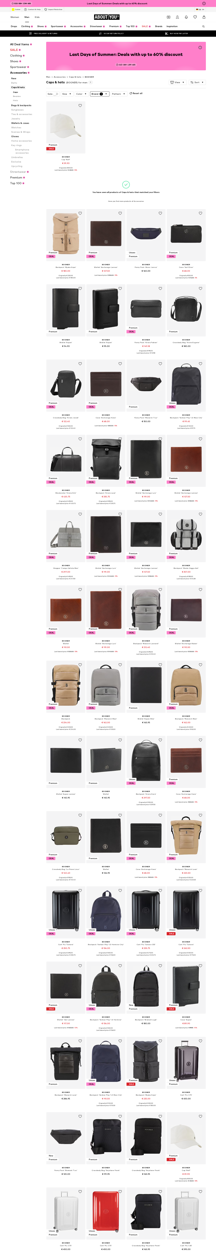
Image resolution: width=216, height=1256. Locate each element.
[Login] (177, 17)
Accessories (60, 77)
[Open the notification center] (186, 17)
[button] (178, 82)
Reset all (137, 93)
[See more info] (66, 172)
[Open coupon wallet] (168, 17)
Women (14, 17)
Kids (37, 17)
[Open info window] (204, 3)
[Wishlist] (195, 17)
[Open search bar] (202, 26)
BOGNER (89, 77)
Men (27, 17)
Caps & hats (75, 77)
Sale (50, 94)
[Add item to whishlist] (80, 106)
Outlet (17, 9)
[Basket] (204, 17)
